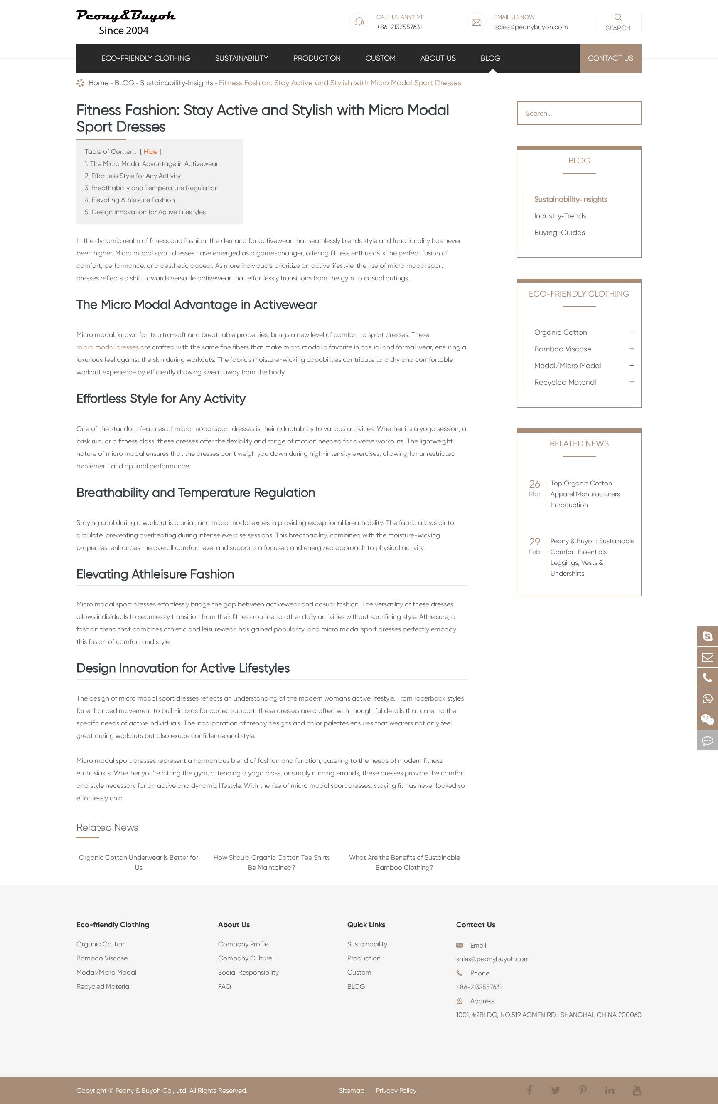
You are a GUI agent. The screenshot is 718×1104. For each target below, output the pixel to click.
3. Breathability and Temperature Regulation (152, 188)
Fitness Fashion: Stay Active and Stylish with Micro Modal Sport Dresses (340, 82)
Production (317, 58)
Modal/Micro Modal (567, 365)
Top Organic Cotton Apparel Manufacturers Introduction (585, 494)
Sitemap (352, 1090)
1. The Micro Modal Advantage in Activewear (151, 164)
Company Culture (245, 958)
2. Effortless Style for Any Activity (133, 176)
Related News (579, 443)
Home (99, 82)
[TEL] (707, 678)
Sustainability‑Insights (176, 82)
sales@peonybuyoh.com (493, 959)
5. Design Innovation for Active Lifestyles (145, 212)
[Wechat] (707, 719)
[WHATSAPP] (707, 698)
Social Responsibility (248, 972)
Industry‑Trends (560, 215)
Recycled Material (565, 382)
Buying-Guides (559, 232)
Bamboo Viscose (563, 348)
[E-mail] (707, 657)
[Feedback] (707, 740)
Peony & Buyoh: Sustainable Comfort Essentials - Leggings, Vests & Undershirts (592, 557)
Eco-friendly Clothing (145, 58)
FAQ (224, 986)
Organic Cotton (560, 332)
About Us (438, 58)
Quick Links (366, 924)
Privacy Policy (396, 1090)
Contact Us (610, 58)
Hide (150, 152)
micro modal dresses (107, 347)
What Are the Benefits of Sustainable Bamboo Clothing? (404, 862)
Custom (381, 58)
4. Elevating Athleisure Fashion (130, 200)
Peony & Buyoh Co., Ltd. (152, 1090)
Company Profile (243, 944)
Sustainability (241, 58)
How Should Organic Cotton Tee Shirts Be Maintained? (272, 862)
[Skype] (707, 636)
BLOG (490, 58)
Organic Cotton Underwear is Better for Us (138, 862)
